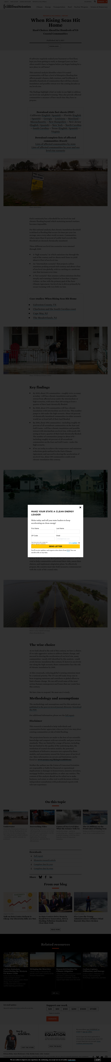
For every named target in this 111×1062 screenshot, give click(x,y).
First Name (35, 528)
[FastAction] (73, 543)
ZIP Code (34, 535)
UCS (68, 550)
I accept (97, 1060)
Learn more (71, 1060)
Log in (32, 543)
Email (58, 535)
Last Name (60, 528)
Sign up (37, 543)
